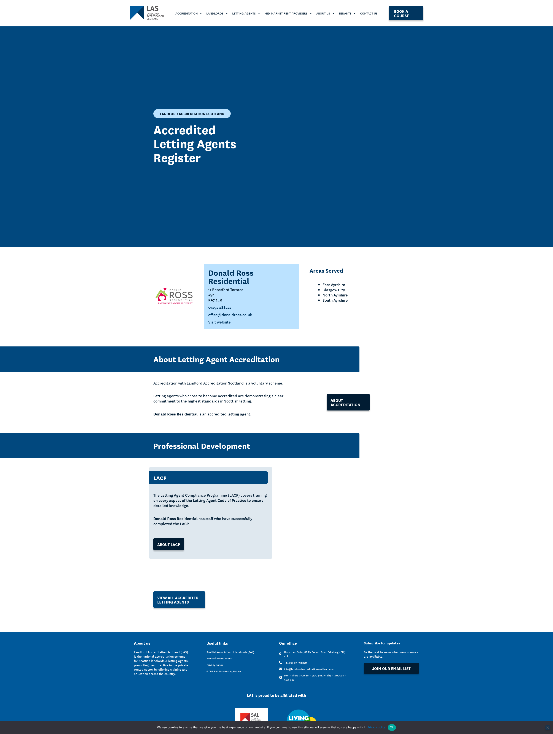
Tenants (345, 13)
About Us (323, 13)
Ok (392, 727)
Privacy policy (376, 727)
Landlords (215, 13)
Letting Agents (244, 13)
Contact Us (369, 13)
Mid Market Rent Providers (286, 13)
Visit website (219, 322)
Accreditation (186, 13)
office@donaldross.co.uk (230, 314)
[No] (547, 727)
